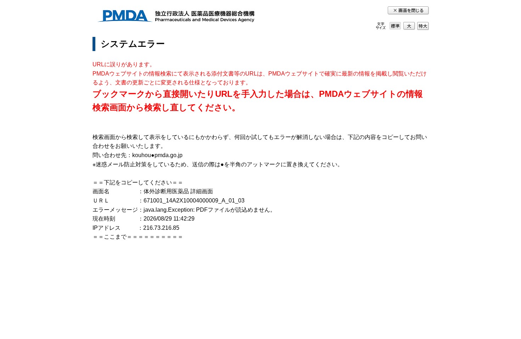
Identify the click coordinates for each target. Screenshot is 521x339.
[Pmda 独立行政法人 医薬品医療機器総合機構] (176, 17)
